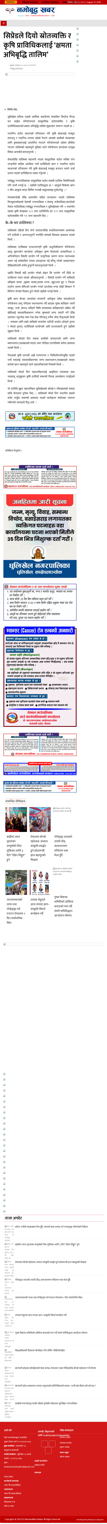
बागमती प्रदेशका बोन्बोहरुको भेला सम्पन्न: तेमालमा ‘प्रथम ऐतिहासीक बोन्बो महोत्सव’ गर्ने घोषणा (55, 1368)
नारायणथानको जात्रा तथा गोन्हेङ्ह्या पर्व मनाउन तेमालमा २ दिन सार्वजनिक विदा (16, 911)
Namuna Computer (96, 1519)
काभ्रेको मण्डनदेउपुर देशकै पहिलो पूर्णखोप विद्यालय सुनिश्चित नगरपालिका (46, 1404)
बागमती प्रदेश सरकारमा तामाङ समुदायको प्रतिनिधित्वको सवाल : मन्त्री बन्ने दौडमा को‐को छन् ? (55, 1386)
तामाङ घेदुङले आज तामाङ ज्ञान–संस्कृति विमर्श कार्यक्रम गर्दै (40, 906)
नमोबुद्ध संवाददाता (16, 68)
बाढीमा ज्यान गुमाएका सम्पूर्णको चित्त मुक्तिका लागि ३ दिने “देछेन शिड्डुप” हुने (16, 848)
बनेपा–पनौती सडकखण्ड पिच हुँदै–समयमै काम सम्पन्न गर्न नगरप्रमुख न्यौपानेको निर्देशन (51, 1227)
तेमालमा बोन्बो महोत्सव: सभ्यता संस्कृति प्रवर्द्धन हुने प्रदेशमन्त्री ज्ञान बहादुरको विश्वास (39, 848)
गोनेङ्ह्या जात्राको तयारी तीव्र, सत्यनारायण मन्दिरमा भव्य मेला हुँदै (63, 846)
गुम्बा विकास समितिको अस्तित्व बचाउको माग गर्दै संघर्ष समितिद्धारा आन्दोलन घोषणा (63, 906)
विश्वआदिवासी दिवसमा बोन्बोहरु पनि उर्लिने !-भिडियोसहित (40, 1351)
